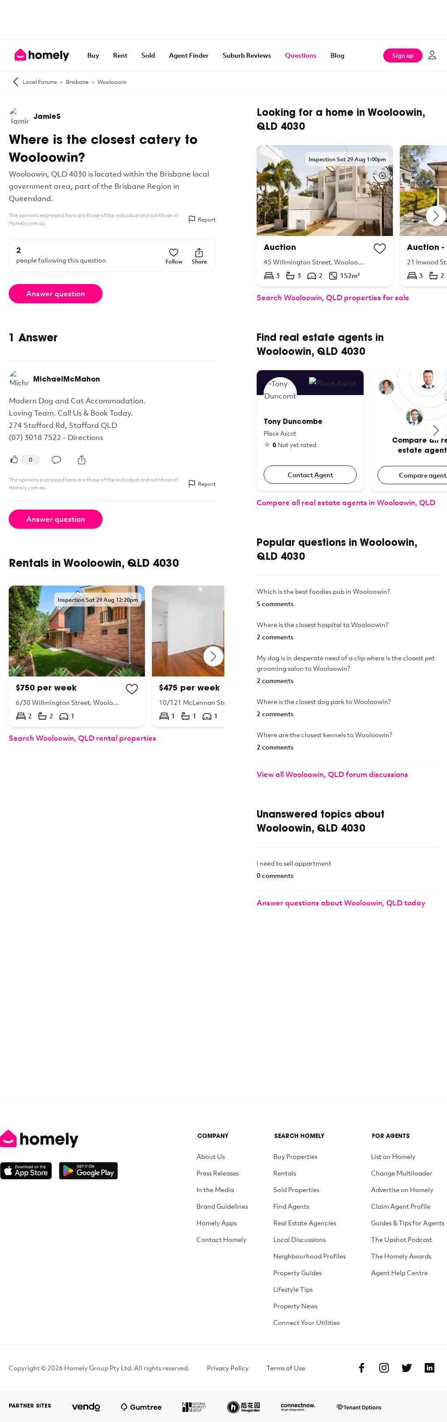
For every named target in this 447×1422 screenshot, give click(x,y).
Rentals (284, 1173)
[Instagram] (384, 1368)
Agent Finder (189, 55)
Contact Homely (221, 1239)
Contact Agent (310, 474)
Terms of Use (285, 1367)
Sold (148, 55)
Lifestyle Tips (293, 1289)
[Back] (16, 81)
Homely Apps (216, 1222)
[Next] (213, 656)
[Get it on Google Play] (88, 1170)
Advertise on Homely (402, 1189)
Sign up (403, 55)
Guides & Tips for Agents (407, 1222)
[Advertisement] (223, 19)
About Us (210, 1156)
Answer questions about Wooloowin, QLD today (341, 903)
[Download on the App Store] (29, 1170)
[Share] (81, 460)
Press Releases (217, 1173)
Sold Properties (296, 1189)
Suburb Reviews (247, 55)
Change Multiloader (401, 1173)
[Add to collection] (131, 689)
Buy (93, 55)
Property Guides (297, 1272)
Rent (120, 55)
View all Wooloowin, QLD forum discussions (332, 774)
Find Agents (291, 1206)
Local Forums (40, 82)
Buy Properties (295, 1156)
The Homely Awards (401, 1256)
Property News (295, 1305)
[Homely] (59, 1139)
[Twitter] (407, 1368)
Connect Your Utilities (306, 1322)
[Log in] (432, 55)
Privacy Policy (228, 1367)
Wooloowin (112, 82)
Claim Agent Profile (400, 1206)
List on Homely (393, 1156)
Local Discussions (299, 1239)
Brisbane (77, 82)
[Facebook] (361, 1368)
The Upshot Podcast (401, 1239)
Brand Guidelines (222, 1206)
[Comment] (56, 460)
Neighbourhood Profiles (309, 1256)
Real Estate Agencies (304, 1222)
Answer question (55, 293)
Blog (337, 55)
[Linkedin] (429, 1368)
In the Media (215, 1189)
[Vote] (14, 460)
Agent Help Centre (399, 1272)
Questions (300, 55)
